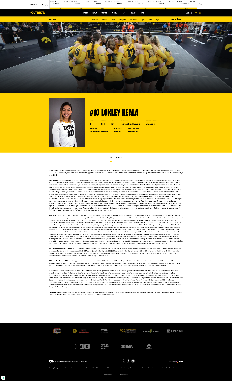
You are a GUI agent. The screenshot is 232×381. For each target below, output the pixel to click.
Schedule (95, 19)
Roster (104, 19)
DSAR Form (110, 368)
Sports (85, 13)
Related (119, 157)
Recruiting (122, 19)
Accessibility (124, 374)
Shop (142, 13)
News (150, 19)
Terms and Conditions (93, 368)
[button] (46, 4)
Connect (115, 13)
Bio (111, 157)
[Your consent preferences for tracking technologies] (3, 378)
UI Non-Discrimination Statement (172, 368)
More (157, 19)
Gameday (133, 19)
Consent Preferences (72, 368)
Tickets (94, 13)
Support (104, 13)
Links (60, 8)
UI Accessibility (108, 374)
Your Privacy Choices (128, 368)
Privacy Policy (53, 368)
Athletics (133, 13)
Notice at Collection (148, 368)
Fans (123, 13)
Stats (142, 19)
